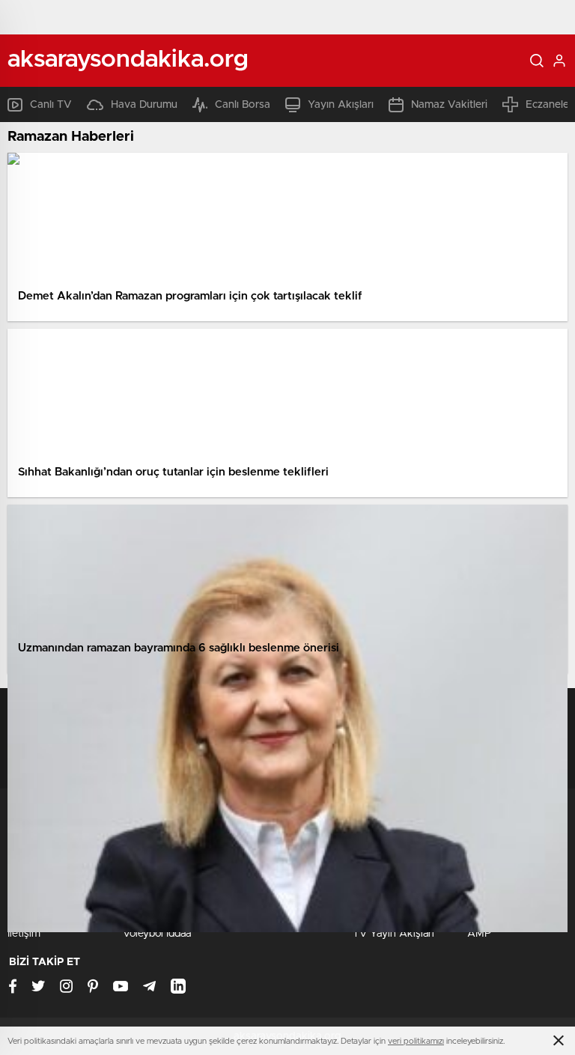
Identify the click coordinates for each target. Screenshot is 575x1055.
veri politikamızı (416, 1041)
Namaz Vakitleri (449, 105)
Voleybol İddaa (157, 933)
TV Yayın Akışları (393, 933)
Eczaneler (549, 105)
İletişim (23, 933)
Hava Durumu (144, 105)
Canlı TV (51, 105)
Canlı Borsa (242, 105)
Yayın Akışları (341, 105)
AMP (479, 933)
